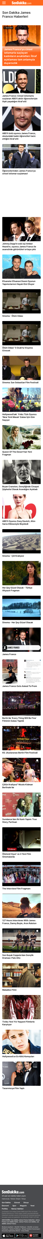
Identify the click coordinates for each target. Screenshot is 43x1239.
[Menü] (4, 3)
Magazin (23, 1206)
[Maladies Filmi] (21, 976)
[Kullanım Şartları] (7, 1227)
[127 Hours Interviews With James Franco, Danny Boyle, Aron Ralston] (21, 906)
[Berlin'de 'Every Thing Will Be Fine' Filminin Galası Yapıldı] (21, 704)
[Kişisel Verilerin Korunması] (31, 1229)
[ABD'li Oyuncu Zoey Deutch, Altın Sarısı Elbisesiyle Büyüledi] (21, 507)
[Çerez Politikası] (15, 1229)
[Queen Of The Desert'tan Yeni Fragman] (21, 437)
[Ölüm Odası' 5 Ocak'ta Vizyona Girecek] (21, 333)
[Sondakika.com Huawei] (35, 1236)
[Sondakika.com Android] (21, 1236)
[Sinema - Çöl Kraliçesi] (21, 542)
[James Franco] (21, 640)
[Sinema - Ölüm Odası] (21, 302)
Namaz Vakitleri (17, 1209)
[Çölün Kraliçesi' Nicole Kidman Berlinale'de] (21, 770)
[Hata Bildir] (25, 1231)
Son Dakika (6, 1202)
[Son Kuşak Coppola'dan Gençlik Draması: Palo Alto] (21, 941)
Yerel (32, 1206)
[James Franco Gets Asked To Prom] (21, 672)
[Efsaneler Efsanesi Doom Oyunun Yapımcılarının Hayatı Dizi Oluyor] (21, 267)
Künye (24, 1199)
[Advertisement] (21, 195)
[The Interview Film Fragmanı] (21, 874)
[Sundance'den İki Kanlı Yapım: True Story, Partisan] (21, 805)
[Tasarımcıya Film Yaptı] (21, 1074)
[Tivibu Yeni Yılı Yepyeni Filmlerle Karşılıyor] (21, 1007)
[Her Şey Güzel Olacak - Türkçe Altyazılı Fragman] (21, 573)
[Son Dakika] (21, 3)
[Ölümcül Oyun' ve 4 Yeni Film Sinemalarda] (21, 840)
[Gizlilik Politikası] (20, 1227)
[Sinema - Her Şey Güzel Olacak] (21, 608)
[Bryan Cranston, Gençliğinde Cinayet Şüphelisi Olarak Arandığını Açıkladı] (21, 472)
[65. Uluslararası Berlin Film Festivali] (21, 738)
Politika (5, 1209)
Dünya (26, 1202)
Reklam (13, 1199)
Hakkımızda (6, 1199)
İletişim (18, 1199)
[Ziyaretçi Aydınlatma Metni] (11, 1231)
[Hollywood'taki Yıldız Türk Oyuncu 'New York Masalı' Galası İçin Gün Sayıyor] (21, 400)
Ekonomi (5, 1206)
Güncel (17, 1202)
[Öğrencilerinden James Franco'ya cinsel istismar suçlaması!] (21, 156)
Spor (14, 1206)
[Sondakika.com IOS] (8, 1236)
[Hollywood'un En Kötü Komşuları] (21, 1042)
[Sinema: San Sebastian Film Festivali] (21, 368)
